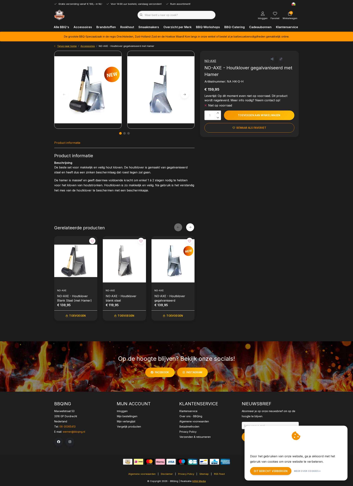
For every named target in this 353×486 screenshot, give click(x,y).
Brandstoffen (106, 27)
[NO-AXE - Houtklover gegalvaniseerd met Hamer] (88, 90)
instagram (194, 372)
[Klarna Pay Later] (160, 462)
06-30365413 (67, 426)
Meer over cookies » (307, 471)
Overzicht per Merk (177, 27)
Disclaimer (167, 474)
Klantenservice (287, 27)
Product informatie (67, 143)
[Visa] (171, 462)
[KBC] (214, 462)
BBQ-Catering (234, 27)
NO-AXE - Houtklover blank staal (121, 298)
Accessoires (83, 27)
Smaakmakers (148, 27)
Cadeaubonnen (260, 27)
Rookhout (127, 27)
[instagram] (69, 441)
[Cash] (127, 462)
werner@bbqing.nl (74, 431)
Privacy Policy (186, 474)
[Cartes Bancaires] (192, 462)
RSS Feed (219, 474)
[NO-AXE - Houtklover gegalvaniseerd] (173, 261)
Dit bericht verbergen (271, 471)
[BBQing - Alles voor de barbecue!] (59, 15)
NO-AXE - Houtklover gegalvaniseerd (169, 298)
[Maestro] (182, 462)
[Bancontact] (203, 462)
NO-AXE (210, 61)
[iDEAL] (138, 462)
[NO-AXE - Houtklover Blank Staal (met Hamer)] (75, 261)
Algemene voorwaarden (142, 474)
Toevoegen (77, 315)
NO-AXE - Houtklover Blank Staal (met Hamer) (74, 298)
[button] (272, 59)
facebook (162, 372)
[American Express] (225, 462)
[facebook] (58, 441)
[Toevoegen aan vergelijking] (281, 59)
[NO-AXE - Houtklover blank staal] (124, 261)
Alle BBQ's (61, 27)
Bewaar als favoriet (251, 127)
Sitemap (204, 474)
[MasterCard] (149, 462)
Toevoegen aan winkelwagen (259, 115)
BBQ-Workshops (208, 27)
